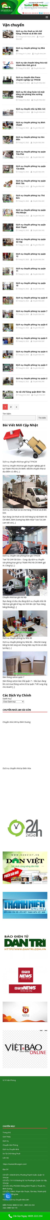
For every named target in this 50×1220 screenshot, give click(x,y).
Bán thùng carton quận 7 (13, 677)
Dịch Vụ (6, 1141)
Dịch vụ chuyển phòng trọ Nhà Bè (30, 49)
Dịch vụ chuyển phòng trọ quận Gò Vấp (31, 240)
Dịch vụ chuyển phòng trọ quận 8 (31, 297)
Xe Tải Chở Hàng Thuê (11, 1153)
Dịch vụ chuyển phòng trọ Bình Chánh (30, 123)
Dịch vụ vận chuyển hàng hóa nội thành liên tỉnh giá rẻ (31, 63)
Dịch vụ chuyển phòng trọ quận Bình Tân (31, 182)
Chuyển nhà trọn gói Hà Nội (14, 597)
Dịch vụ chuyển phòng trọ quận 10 (31, 284)
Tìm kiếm (42, 418)
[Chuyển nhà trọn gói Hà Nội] (25, 582)
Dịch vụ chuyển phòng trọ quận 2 (31, 378)
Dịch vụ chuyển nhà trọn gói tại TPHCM (20, 461)
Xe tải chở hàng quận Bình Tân (30, 392)
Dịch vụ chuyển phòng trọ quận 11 (31, 269)
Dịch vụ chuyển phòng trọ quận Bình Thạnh (31, 225)
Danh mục (7, 698)
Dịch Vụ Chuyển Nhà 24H (19, 1199)
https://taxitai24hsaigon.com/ (15, 1164)
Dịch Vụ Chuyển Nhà (11, 1149)
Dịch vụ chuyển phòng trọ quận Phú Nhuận (31, 211)
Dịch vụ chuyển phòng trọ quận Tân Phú (31, 152)
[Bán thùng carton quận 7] (25, 663)
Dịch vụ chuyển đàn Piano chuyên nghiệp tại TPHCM (28, 78)
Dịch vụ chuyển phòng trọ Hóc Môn (30, 138)
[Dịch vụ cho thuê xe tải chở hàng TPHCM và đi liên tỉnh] (25, 491)
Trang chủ (7, 1132)
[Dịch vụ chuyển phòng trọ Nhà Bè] (25, 623)
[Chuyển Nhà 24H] (25, 13)
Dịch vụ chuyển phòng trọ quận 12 (31, 255)
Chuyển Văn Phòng (10, 1145)
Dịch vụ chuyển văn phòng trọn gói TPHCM (21, 555)
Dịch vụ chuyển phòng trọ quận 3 (31, 365)
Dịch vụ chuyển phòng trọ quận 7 (31, 311)
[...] (18, 471)
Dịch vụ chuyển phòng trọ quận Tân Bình (31, 167)
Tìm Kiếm (7, 413)
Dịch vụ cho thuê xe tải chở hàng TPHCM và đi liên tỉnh (29, 32)
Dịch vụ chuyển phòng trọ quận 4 (31, 351)
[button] (46, 17)
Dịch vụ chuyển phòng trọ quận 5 (31, 338)
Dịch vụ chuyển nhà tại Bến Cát (30, 109)
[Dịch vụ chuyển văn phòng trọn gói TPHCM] (25, 540)
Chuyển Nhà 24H (40, 54)
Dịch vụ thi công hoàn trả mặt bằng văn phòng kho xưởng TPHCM (30, 94)
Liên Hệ (6, 1158)
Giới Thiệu (7, 1136)
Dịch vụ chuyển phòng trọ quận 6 (31, 324)
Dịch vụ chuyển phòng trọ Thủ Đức (30, 196)
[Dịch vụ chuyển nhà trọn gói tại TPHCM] (25, 443)
